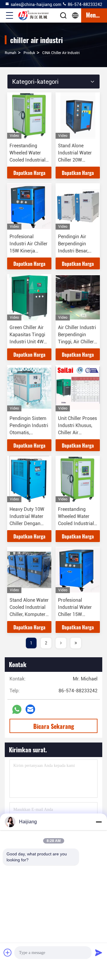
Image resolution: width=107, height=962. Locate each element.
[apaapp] (17, 709)
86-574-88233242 (84, 4)
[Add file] (8, 952)
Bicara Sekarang (53, 726)
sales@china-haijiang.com (36, 4)
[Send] (98, 952)
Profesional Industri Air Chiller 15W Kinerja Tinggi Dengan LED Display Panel (29, 251)
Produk (29, 53)
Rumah (10, 53)
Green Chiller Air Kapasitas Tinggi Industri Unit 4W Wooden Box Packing (27, 342)
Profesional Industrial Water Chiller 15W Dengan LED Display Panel (75, 614)
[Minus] (98, 821)
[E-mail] (30, 709)
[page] (61, 643)
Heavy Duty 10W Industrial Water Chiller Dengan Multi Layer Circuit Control (29, 523)
